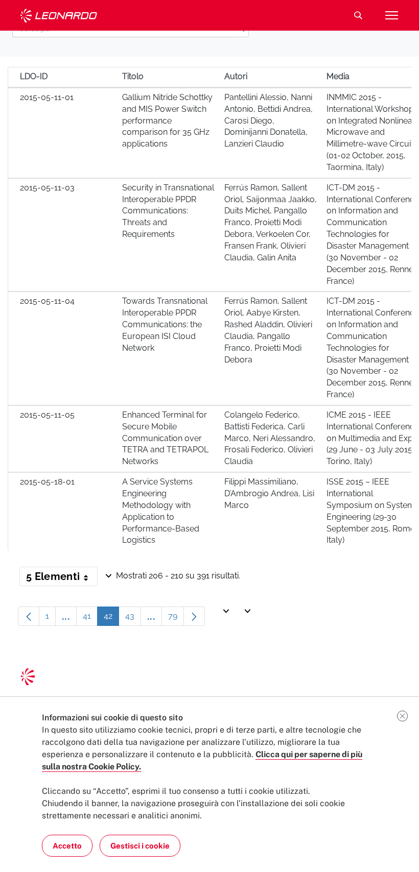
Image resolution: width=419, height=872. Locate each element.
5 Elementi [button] (62, 578)
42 (111, 618)
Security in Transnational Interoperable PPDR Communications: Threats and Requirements (168, 211)
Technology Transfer (58, 15)
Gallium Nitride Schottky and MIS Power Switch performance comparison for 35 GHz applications (167, 120)
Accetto (67, 845)
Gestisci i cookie (140, 845)
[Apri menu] (391, 15)
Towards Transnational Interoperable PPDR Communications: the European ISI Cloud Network (164, 324)
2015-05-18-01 (47, 482)
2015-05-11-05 (47, 415)
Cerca (358, 15)
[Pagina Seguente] (194, 616)
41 (90, 618)
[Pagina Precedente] (28, 616)
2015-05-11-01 (47, 97)
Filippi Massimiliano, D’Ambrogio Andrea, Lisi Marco (269, 493)
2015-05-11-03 (47, 187)
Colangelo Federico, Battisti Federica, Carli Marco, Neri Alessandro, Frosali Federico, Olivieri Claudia (269, 438)
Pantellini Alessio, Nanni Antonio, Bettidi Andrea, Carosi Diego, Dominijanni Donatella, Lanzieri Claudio (268, 120)
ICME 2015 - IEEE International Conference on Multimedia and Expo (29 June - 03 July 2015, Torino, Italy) (373, 438)
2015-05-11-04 (47, 301)
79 (176, 618)
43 (133, 618)
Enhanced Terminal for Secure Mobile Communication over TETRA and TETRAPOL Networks (165, 438)
